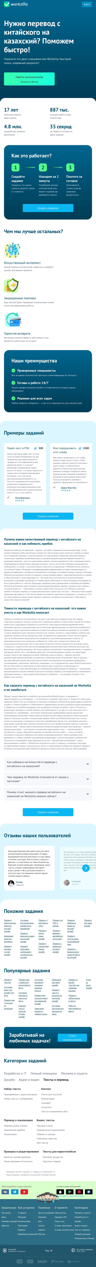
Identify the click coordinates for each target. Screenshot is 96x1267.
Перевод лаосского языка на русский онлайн (27, 937)
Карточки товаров (51, 1161)
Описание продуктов (53, 1157)
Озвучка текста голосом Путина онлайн (22, 1011)
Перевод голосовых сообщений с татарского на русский (26, 952)
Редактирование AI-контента (18, 1161)
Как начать (6, 1212)
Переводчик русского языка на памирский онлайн (41, 999)
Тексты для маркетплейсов (59, 1151)
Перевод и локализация (18, 1120)
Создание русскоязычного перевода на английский (27, 924)
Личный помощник (82, 1234)
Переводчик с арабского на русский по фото (24, 983)
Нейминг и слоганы (46, 1134)
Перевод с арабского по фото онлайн (57, 947)
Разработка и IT (82, 1217)
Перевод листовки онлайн (88, 923)
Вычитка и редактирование (17, 1157)
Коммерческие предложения (51, 1130)
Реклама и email (45, 1125)
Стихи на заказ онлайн (89, 983)
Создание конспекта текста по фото (23, 996)
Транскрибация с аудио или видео (20, 1094)
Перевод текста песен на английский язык (73, 940)
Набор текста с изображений (18, 1098)
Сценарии (45, 1102)
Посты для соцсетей (51, 1094)
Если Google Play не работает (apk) (70, 1196)
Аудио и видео (81, 1225)
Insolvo (41, 1225)
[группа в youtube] (24, 1191)
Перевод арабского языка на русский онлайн (71, 926)
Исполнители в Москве (84, 1238)
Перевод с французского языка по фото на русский (73, 953)
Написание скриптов (47, 1138)
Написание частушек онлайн (56, 982)
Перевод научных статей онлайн (8, 950)
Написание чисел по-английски (8, 939)
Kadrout (41, 1230)
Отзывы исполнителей (64, 1230)
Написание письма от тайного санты (41, 1011)
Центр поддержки (46, 1212)
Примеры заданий (9, 1221)
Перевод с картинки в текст (43, 923)
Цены (4, 1217)
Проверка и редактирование (21, 1151)
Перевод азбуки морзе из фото (74, 998)
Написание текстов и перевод (18, 1172)
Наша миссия (60, 1212)
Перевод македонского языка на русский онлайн (10, 926)
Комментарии (47, 1098)
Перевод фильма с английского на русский (58, 934)
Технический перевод (14, 1130)
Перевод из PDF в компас (58, 923)
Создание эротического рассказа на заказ (58, 1009)
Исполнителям (24, 1221)
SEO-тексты (42, 1142)
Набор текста (12, 1089)
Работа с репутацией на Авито (74, 1008)
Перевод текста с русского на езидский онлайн (57, 995)
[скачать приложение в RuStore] (88, 1191)
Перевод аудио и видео (15, 1125)
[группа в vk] (5, 1191)
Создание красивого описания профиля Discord (39, 985)
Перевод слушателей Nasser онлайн (43, 947)
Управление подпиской (28, 1234)
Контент (46, 1089)
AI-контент (46, 1107)
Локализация (10, 1134)
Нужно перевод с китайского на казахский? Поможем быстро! (31, 1175)
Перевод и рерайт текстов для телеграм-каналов (73, 985)
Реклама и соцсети (83, 1212)
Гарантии (5, 1225)
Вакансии (42, 1217)
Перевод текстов (8, 981)
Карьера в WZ (61, 1217)
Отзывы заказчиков (63, 1225)
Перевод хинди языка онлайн (42, 934)
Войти (87, 4)
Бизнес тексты (45, 1120)
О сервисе (22, 1212)
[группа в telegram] (14, 1191)
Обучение (22, 1217)
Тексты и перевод (82, 1230)
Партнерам (22, 1225)
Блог (40, 1221)
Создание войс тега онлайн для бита (9, 991)
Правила (21, 1230)
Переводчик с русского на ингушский (9, 1004)
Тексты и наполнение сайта (54, 1111)
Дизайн (78, 1221)
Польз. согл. (60, 1221)
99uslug (41, 1234)
